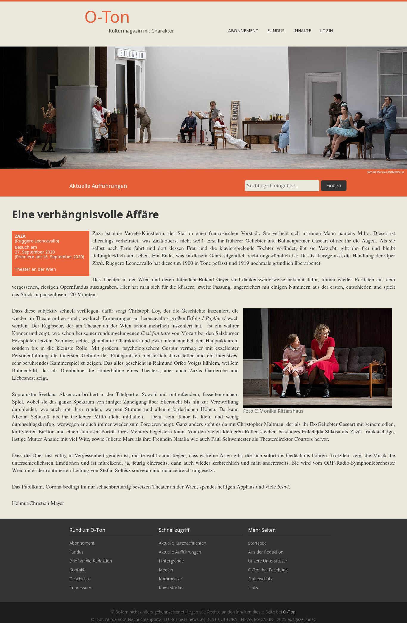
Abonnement (243, 30)
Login (326, 30)
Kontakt (77, 570)
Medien (166, 570)
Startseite (257, 543)
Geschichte (80, 579)
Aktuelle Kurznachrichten (182, 543)
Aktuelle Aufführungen (180, 552)
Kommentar (170, 579)
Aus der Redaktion (265, 552)
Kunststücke (170, 587)
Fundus (276, 30)
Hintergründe (171, 561)
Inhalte (302, 30)
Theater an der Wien (35, 269)
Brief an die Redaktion (90, 561)
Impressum (80, 587)
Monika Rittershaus (390, 172)
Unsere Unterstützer (267, 561)
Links (253, 587)
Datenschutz (260, 579)
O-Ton (107, 16)
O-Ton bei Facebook (268, 570)
